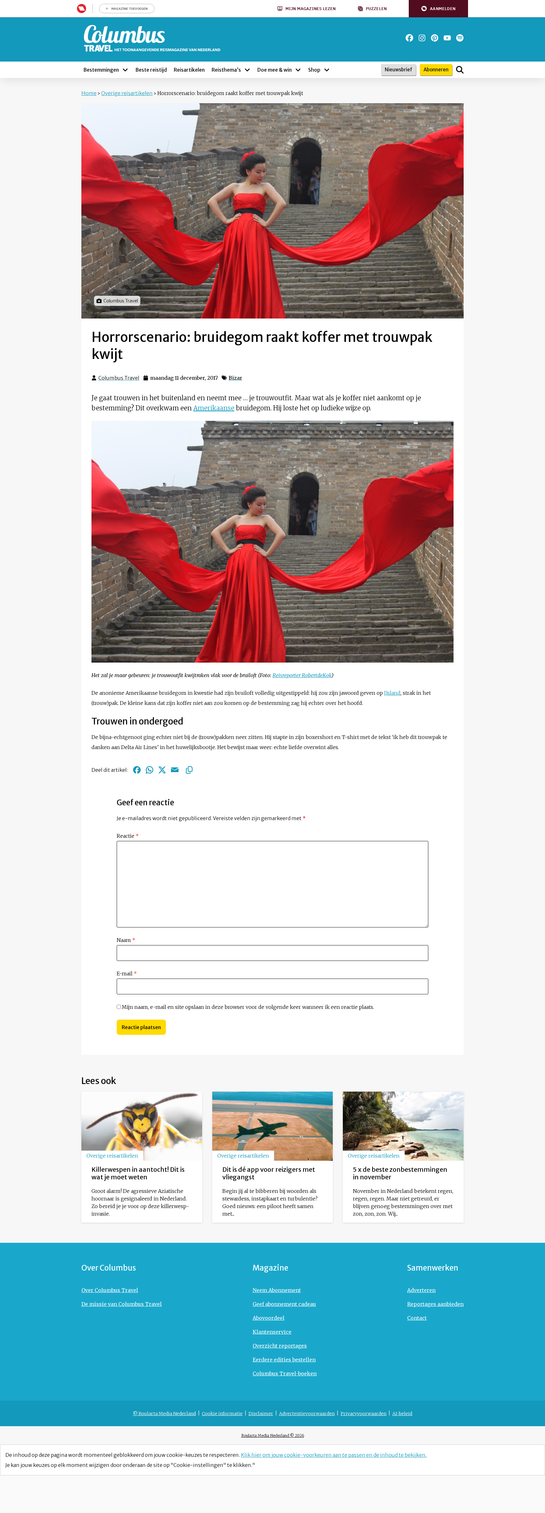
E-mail (127, 973)
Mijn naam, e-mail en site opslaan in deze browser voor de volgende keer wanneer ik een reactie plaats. (248, 1007)
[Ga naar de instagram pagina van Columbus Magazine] (422, 38)
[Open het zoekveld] (460, 70)
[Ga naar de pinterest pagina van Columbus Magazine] (434, 38)
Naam (126, 940)
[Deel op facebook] (137, 770)
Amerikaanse (213, 408)
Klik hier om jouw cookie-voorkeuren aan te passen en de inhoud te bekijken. (334, 1455)
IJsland (392, 693)
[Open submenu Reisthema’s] (247, 70)
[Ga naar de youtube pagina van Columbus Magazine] (447, 38)
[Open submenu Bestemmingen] (125, 70)
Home (89, 93)
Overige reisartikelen (127, 93)
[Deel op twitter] (162, 770)
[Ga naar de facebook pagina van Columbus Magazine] (409, 38)
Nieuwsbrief (398, 70)
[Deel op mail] (175, 770)
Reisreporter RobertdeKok (301, 675)
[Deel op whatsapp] (149, 770)
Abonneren (436, 70)
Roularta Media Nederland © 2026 (272, 1435)
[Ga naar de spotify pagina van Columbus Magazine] (460, 38)
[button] (438, 8)
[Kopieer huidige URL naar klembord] (189, 770)
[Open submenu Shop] (327, 70)
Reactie (128, 836)
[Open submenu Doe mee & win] (298, 70)
